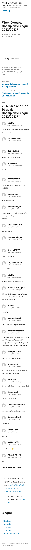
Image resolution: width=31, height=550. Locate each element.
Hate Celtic (7, 524)
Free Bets (6, 518)
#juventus (7, 488)
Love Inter (7, 530)
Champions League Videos (11, 69)
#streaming (15, 488)
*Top (5, 72)
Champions (17, 72)
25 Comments (8, 36)
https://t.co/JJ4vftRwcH (16, 485)
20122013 (10, 72)
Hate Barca (7, 521)
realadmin (7, 34)
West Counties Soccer (11, 533)
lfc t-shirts (7, 527)
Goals (22, 72)
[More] (9, 11)
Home (4, 11)
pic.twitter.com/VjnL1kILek (13, 491)
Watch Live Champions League (11, 543)
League (4, 74)
